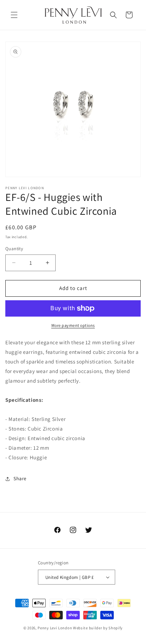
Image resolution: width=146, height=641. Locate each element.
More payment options (73, 325)
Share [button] (20, 478)
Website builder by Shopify (98, 627)
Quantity (14, 249)
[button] (14, 15)
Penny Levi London (55, 627)
